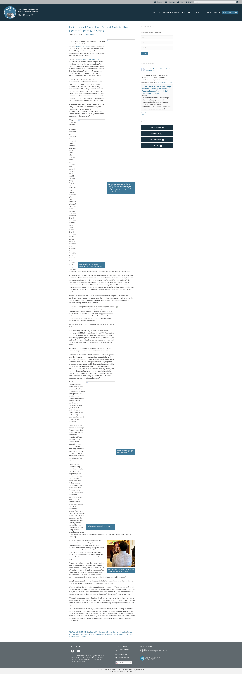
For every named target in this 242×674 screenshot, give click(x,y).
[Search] (237, 2)
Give (189, 2)
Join (181, 2)
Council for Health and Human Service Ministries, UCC (158, 69)
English (121, 662)
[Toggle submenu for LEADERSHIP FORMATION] (185, 12)
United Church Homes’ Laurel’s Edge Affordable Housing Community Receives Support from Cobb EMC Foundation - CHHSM (156, 89)
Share (143, 114)
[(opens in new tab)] (150, 658)
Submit (144, 53)
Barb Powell (89, 35)
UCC (128, 634)
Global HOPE (90, 634)
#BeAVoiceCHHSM (76, 632)
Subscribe (171, 2)
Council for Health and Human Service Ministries (108, 632)
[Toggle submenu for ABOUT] (160, 12)
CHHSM (86, 632)
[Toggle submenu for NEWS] (220, 12)
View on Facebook (145, 112)
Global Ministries (102, 634)
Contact (159, 2)
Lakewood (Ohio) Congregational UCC (89, 59)
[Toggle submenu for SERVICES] (210, 12)
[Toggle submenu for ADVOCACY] (198, 12)
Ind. (110, 634)
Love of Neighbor (82, 46)
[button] (72, 651)
